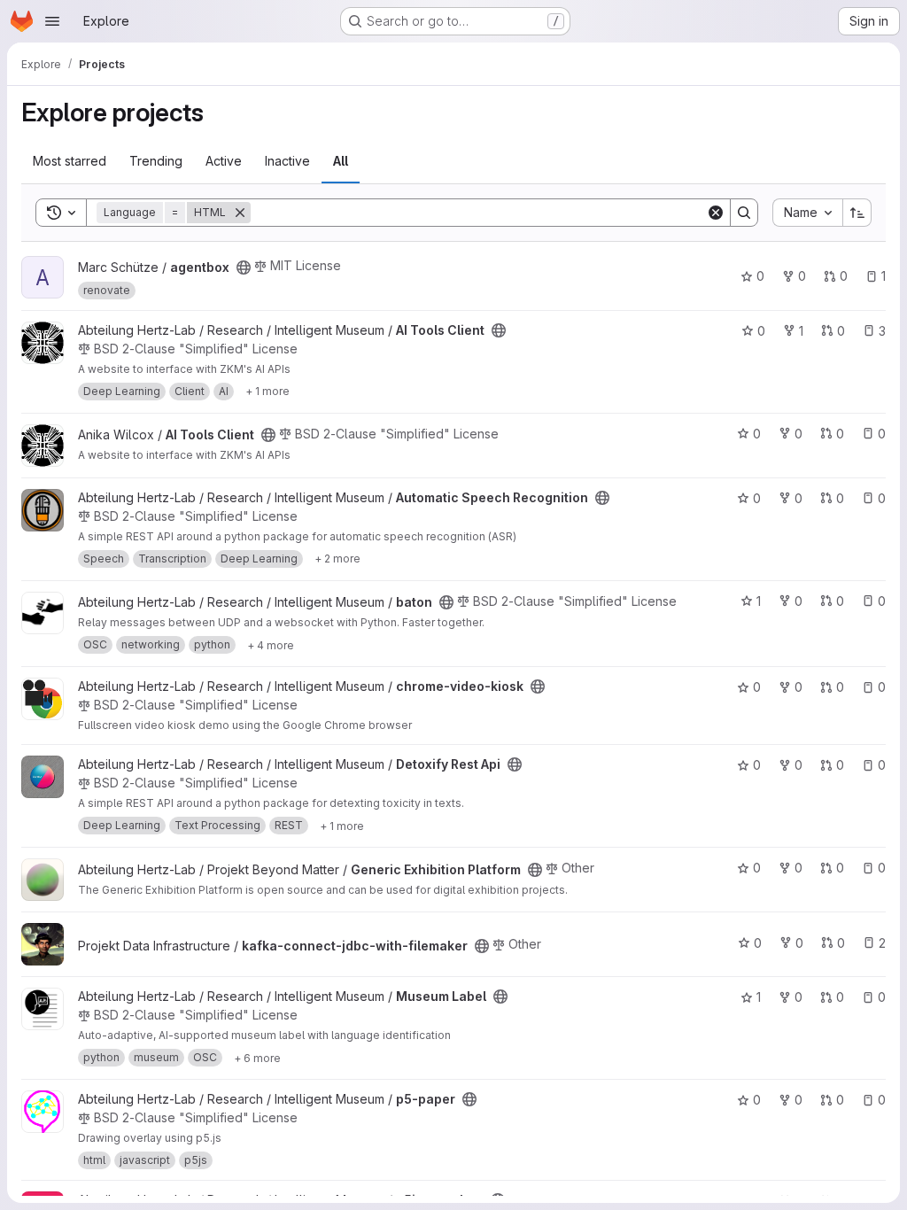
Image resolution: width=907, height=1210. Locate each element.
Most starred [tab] (69, 160)
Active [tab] (223, 160)
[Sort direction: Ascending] (857, 212)
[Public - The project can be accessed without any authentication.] (243, 267)
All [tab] (340, 160)
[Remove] (240, 212)
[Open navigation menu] (52, 21)
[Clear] (715, 212)
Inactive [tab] (287, 160)
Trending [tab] (155, 160)
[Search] (744, 212)
